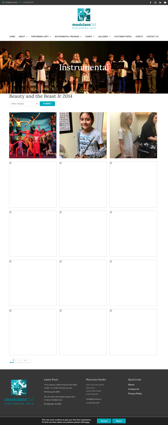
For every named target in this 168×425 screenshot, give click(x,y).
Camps (88, 36)
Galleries (103, 36)
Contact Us (152, 36)
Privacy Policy (135, 393)
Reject (119, 421)
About (22, 36)
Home (12, 36)
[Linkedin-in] (160, 2)
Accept (104, 421)
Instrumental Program (67, 36)
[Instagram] (155, 2)
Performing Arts (40, 36)
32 (25, 360)
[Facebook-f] (150, 2)
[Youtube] (165, 2)
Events (139, 36)
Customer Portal (123, 36)
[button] (80, 91)
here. (87, 422)
